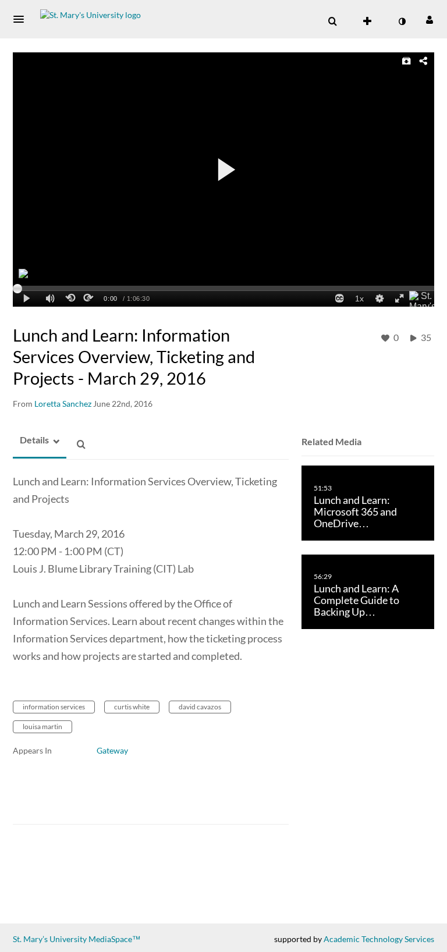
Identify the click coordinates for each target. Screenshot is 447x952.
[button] (22, 19)
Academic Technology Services (379, 939)
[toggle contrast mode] (401, 21)
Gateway (112, 750)
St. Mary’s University (50, 939)
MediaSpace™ (114, 939)
